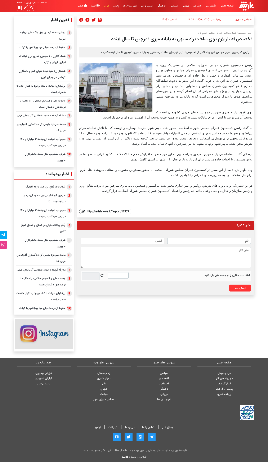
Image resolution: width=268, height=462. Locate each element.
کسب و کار (147, 6)
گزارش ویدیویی (43, 373)
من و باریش (224, 373)
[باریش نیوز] (246, 6)
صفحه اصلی (227, 6)
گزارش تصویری (43, 378)
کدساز (125, 457)
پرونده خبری (224, 394)
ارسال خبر (167, 427)
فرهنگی (161, 6)
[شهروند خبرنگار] (25, 8)
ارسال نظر (240, 288)
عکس (80, 6)
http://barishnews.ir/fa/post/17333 (108, 211)
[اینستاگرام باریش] (44, 334)
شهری (238, 20)
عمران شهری (104, 378)
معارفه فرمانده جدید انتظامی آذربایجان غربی (41, 115)
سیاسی (174, 6)
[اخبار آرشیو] (19, 8)
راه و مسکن (103, 373)
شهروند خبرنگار (224, 378)
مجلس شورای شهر (103, 399)
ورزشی (185, 6)
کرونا (106, 6)
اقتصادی (211, 6)
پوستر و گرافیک (224, 389)
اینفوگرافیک (224, 383)
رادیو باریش (43, 383)
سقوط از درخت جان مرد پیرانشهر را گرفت (42, 47)
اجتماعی (197, 6)
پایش (116, 6)
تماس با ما (148, 427)
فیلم (94, 6)
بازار (104, 383)
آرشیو (98, 427)
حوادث (104, 394)
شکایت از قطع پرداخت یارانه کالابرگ (46, 187)
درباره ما (129, 427)
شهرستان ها (130, 6)
